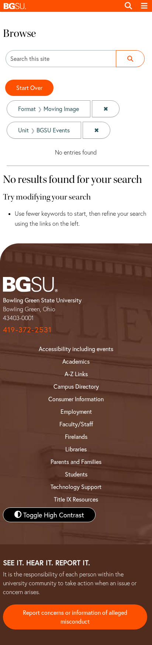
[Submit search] (130, 58)
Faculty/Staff (76, 424)
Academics (76, 361)
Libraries (76, 449)
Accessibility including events (76, 349)
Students (76, 474)
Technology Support (76, 486)
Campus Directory (76, 386)
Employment (76, 411)
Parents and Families (76, 461)
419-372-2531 (27, 329)
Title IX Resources (76, 499)
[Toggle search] (128, 6)
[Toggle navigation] (144, 6)
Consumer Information (76, 399)
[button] (60, 6)
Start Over (29, 87)
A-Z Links (76, 374)
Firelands (76, 436)
